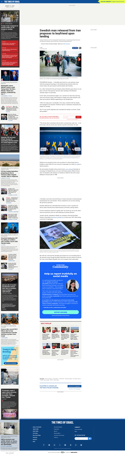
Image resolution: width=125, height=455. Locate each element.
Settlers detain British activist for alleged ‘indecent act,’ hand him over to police (56, 336)
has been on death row (57, 217)
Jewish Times (35, 429)
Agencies (3, 144)
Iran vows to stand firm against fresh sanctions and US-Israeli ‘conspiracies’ (13, 216)
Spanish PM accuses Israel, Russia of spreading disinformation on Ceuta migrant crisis (9, 140)
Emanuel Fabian (12, 260)
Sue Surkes (10, 293)
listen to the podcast (11, 363)
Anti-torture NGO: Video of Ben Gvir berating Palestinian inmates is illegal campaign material (9, 63)
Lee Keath (10, 211)
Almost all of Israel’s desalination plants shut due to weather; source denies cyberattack (9, 288)
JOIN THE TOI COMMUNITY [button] (74, 386)
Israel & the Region (48, 378)
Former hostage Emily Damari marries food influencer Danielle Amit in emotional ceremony (46, 337)
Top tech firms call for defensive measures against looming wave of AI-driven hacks (9, 306)
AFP (41, 47)
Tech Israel (35, 433)
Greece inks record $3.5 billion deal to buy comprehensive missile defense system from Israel (9, 332)
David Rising (16, 211)
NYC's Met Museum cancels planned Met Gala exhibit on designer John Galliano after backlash (9, 56)
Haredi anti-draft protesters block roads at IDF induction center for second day (13, 266)
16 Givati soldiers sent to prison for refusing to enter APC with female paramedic (65, 352)
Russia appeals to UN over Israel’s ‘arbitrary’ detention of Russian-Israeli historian (55, 353)
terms (77, 119)
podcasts (35, 439)
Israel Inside (35, 431)
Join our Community (106, 1)
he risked (77, 164)
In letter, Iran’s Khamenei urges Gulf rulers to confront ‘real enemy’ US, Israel (13, 191)
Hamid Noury (61, 378)
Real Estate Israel (37, 435)
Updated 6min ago (8, 23)
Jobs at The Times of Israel (59, 435)
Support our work (60, 312)
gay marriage (46, 380)
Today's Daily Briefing (9, 350)
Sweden (41, 380)
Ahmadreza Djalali (68, 378)
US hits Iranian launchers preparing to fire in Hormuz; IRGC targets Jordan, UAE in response (74, 337)
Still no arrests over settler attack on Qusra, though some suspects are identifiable (9, 442)
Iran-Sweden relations (77, 378)
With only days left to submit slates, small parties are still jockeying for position (12, 108)
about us (55, 431)
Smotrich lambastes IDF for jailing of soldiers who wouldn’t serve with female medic (9, 240)
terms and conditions (58, 427)
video (34, 441)
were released (69, 169)
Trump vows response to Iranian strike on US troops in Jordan (9, 27)
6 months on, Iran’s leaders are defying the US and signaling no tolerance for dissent (13, 208)
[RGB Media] (63, 452)
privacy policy (56, 429)
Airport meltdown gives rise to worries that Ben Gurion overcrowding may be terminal (75, 353)
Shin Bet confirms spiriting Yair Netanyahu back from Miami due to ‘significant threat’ (46, 352)
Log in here (78, 388)
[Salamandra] (74, 452)
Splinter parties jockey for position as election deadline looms (10, 357)
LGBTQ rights (56, 380)
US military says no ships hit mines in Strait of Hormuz (9, 50)
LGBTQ (51, 380)
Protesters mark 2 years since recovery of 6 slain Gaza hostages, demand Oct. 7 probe (9, 394)
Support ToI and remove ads (118, 1)
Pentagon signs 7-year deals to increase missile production (8, 44)
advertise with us (57, 433)
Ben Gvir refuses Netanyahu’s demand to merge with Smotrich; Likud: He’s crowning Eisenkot (13, 117)
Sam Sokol (8, 111)
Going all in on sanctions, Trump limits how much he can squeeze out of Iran (12, 199)
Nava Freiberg (8, 144)
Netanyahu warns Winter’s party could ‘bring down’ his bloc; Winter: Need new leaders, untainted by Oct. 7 (8, 90)
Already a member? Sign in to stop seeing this (60, 315)
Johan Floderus (55, 378)
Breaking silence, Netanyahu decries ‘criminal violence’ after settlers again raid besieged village (65, 337)
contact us (56, 437)
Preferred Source (66, 43)
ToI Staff (10, 120)
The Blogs (35, 437)
